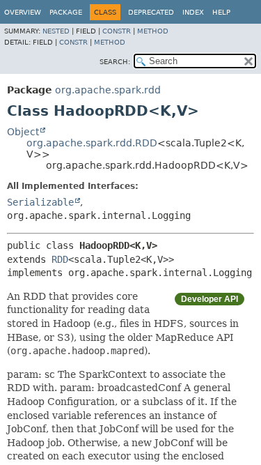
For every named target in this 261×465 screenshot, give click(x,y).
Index (193, 12)
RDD (60, 259)
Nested (56, 31)
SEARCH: (115, 62)
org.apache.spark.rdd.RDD (91, 142)
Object (23, 131)
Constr (116, 31)
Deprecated (151, 12)
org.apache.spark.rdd (108, 90)
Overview (22, 12)
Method (152, 31)
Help (221, 12)
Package (65, 12)
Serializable (40, 202)
